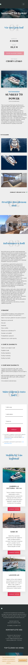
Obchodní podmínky (14, 621)
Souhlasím (22, 660)
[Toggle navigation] (23, 4)
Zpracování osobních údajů (14, 622)
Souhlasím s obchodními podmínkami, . (14, 442)
